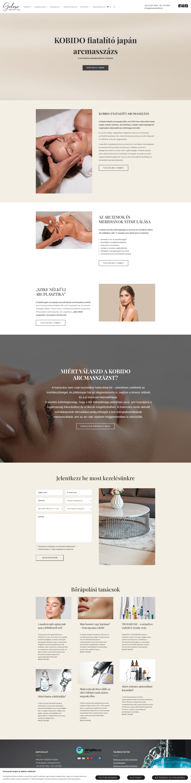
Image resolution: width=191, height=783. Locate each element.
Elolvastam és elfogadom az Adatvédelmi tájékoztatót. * (57, 546)
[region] (95, 775)
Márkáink (27, 7)
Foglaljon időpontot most (95, 426)
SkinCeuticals (56, 632)
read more (43, 659)
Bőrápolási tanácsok (70, 7)
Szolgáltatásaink (40, 7)
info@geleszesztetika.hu (153, 8)
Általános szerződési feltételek (125, 766)
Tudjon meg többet (113, 168)
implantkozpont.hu (99, 7)
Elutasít (136, 777)
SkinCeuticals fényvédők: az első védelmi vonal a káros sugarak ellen (95, 692)
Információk (84, 7)
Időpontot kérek (96, 68)
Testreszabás (107, 777)
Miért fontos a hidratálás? (52, 696)
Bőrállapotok (54, 7)
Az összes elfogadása (170, 777)
